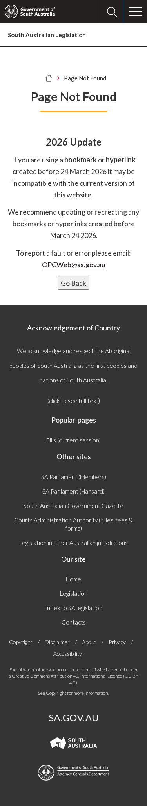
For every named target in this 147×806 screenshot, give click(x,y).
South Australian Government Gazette (73, 505)
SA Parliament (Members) (73, 476)
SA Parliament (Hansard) (73, 491)
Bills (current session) (73, 440)
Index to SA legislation (73, 607)
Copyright (21, 642)
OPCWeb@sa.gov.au (73, 264)
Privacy (117, 642)
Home (73, 578)
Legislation (73, 593)
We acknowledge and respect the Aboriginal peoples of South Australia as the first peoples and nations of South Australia (73, 365)
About (89, 642)
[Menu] (135, 11)
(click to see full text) (73, 400)
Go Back (73, 283)
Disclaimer (57, 642)
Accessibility (67, 653)
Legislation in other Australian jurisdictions (73, 542)
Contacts (74, 622)
